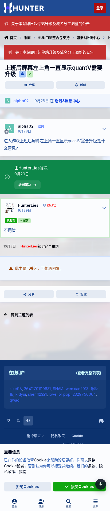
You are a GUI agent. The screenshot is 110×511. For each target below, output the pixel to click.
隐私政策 (58, 436)
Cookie (77, 436)
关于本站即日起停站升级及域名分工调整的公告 (50, 23)
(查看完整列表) (88, 373)
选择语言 (34, 436)
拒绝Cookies (27, 486)
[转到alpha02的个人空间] (7, 100)
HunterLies (28, 205)
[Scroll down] (100, 484)
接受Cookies (82, 486)
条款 (91, 466)
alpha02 (26, 126)
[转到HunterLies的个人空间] (9, 207)
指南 (22, 471)
